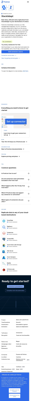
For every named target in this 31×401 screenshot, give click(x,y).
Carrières (18, 357)
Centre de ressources (21, 344)
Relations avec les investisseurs (20, 360)
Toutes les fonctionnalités (22, 335)
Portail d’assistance (6, 369)
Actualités (18, 346)
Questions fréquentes (7, 371)
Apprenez (3, 346)
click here (25, 71)
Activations (4, 326)
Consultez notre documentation (15, 290)
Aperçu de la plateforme (22, 319)
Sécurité (18, 322)
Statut (17, 369)
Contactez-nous (5, 359)
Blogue (18, 341)
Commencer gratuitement (15, 286)
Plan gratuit (4, 335)
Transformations (5, 322)
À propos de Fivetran (21, 354)
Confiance (18, 366)
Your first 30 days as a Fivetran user (13, 141)
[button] (28, 1)
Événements (4, 348)
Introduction (19, 332)
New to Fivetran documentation (11, 149)
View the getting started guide (9, 58)
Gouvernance (4, 324)
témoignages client (6, 344)
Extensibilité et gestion (22, 324)
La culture (4, 357)
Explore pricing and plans (9, 156)
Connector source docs (7, 55)
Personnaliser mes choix (14, 396)
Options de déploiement (22, 326)
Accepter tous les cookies (14, 390)
